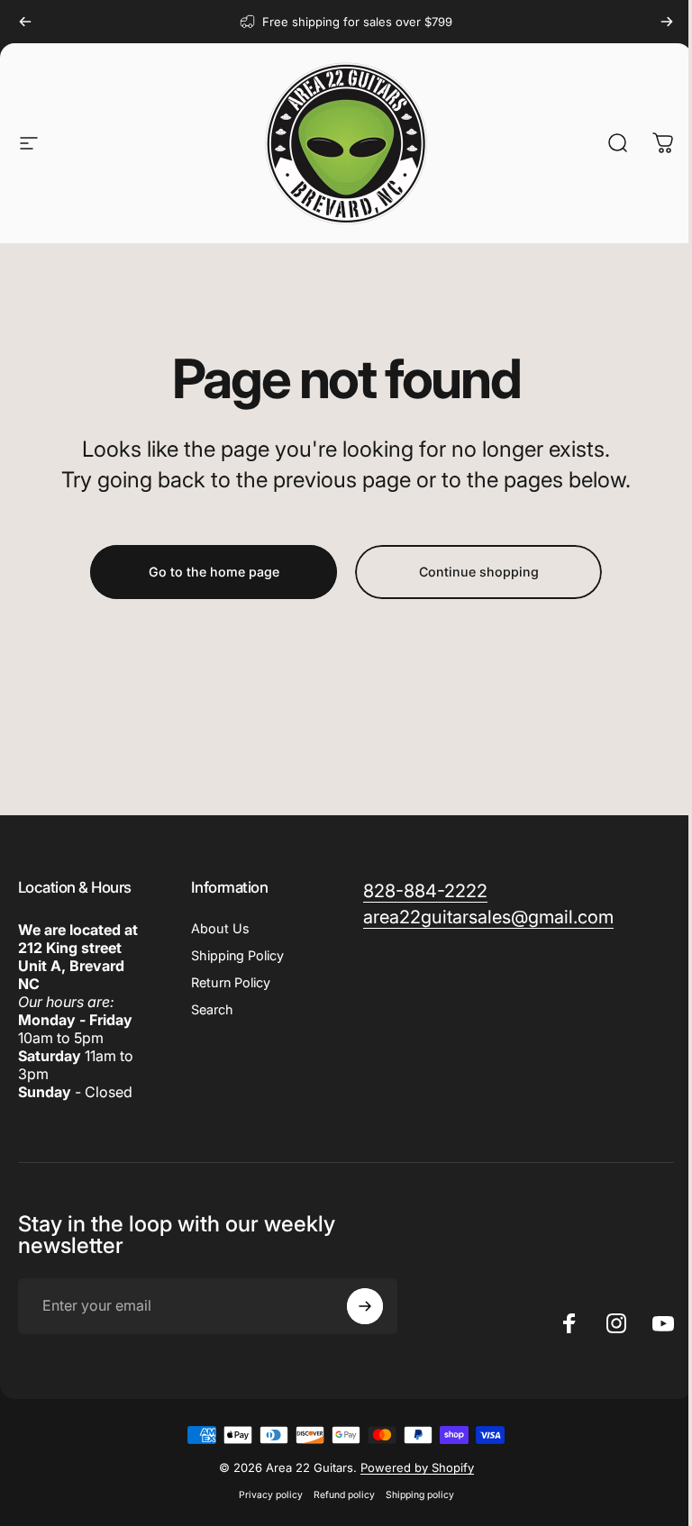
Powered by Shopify (417, 1467)
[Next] (667, 21)
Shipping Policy (237, 955)
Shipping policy (420, 1495)
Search (212, 1009)
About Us (220, 928)
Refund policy (344, 1495)
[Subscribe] (365, 1306)
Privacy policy (271, 1495)
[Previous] (25, 21)
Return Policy (230, 982)
